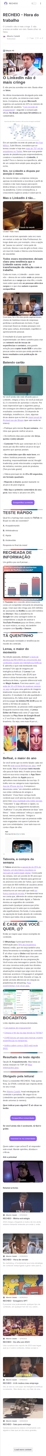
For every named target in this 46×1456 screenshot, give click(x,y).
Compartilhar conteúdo (23, 503)
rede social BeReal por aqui (23, 766)
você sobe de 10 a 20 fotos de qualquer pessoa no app (22, 686)
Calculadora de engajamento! (17, 1028)
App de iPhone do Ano (13, 786)
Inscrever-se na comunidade (23, 1139)
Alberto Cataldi (13, 1092)
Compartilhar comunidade (23, 1118)
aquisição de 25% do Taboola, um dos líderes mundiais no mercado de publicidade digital (22, 870)
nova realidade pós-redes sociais (27, 801)
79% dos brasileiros (27, 945)
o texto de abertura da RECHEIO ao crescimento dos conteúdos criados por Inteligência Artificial (22, 660)
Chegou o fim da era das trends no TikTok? (23, 1033)
